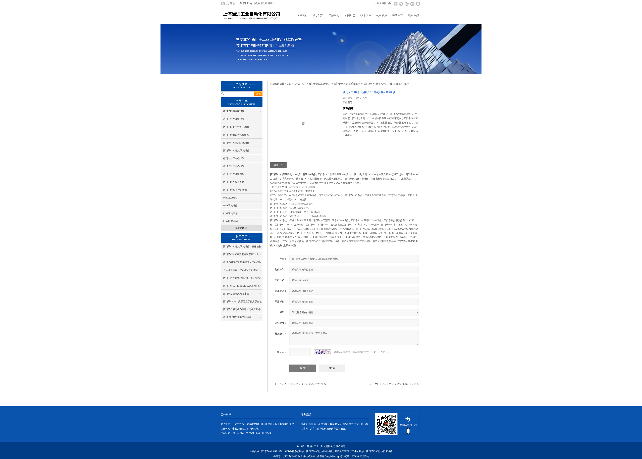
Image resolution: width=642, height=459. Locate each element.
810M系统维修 (230, 221)
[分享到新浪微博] (406, 3)
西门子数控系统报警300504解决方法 (242, 278)
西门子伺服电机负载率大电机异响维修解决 (242, 310)
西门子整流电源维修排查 (236, 293)
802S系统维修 (230, 205)
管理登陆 (364, 456)
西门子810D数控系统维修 (236, 142)
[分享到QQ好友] (418, 3)
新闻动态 (350, 15)
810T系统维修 (230, 213)
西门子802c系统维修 (233, 182)
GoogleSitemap (332, 456)
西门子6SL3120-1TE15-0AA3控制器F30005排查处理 (241, 287)
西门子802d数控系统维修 (236, 135)
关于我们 (318, 15)
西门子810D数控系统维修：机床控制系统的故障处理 (242, 247)
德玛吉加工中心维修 (233, 158)
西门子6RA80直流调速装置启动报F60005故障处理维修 (240, 255)
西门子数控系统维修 (233, 119)
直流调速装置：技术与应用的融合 (240, 270)
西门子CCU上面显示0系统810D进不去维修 (397, 384)
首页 (289, 83)
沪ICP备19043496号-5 (294, 456)
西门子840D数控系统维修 (236, 150)
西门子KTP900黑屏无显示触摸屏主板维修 (242, 302)
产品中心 (334, 15)
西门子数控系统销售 (233, 174)
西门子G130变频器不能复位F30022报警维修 (242, 263)
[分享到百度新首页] (412, 3)
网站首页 (302, 15)
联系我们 (413, 15)
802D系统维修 (230, 197)
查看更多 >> (241, 228)
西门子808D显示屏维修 (235, 190)
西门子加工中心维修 (233, 166)
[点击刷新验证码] (322, 352)
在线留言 (397, 15)
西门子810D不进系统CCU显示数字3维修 (305, 384)
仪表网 (320, 456)
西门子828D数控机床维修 (236, 127)
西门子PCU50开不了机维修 (237, 317)
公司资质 (381, 15)
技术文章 (365, 15)
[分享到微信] (401, 3)
